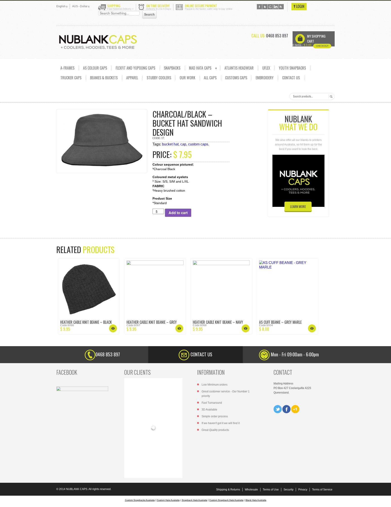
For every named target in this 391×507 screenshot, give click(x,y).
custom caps (198, 144)
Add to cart (178, 212)
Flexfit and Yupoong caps (135, 68)
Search (330, 96)
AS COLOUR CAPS (95, 68)
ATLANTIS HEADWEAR (239, 68)
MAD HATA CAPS (200, 68)
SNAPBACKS (172, 68)
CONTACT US (291, 77)
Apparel (132, 77)
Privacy (302, 489)
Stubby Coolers (159, 77)
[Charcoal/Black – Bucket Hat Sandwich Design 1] (101, 141)
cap (183, 144)
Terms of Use (271, 489)
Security (288, 489)
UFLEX (266, 68)
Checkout (322, 46)
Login (299, 6)
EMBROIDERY (265, 77)
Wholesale (251, 489)
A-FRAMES (67, 68)
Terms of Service (322, 489)
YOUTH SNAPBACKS (292, 68)
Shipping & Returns (228, 489)
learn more (298, 206)
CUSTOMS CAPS (236, 77)
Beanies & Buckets (104, 77)
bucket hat (170, 144)
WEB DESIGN (384, 500)
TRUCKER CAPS (70, 77)
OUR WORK (187, 77)
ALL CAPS (210, 77)
